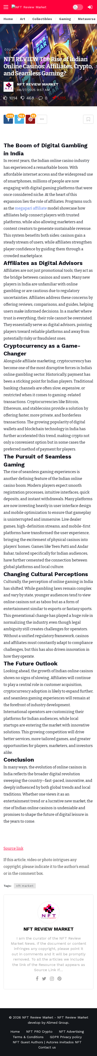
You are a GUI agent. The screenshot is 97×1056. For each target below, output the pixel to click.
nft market (24, 885)
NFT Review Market (37, 1017)
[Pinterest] (59, 978)
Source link (13, 848)
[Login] (89, 7)
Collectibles (15, 49)
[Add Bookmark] (88, 119)
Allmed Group (57, 1022)
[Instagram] (52, 978)
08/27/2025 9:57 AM (33, 90)
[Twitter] (44, 978)
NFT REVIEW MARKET (38, 84)
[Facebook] (37, 978)
